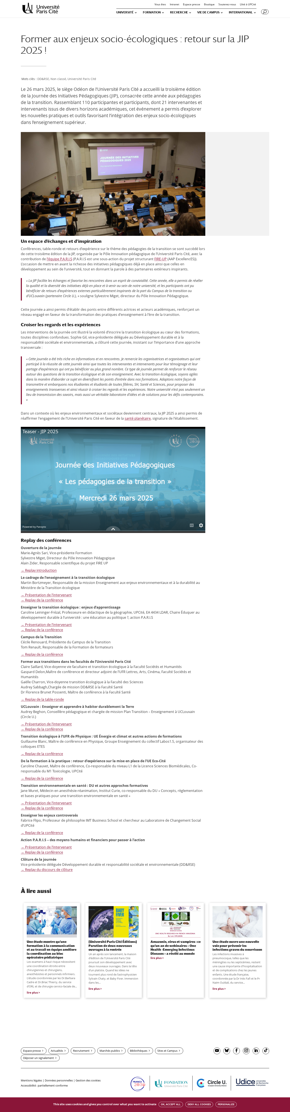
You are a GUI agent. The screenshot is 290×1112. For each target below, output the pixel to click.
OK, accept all (171, 1104)
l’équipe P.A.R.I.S (59, 259)
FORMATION (152, 12)
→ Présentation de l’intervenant (46, 595)
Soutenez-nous (227, 4)
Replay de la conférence (42, 852)
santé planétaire (138, 418)
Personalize (226, 1104)
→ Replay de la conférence (42, 600)
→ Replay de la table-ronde (42, 699)
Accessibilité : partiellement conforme (44, 1085)
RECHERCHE (179, 12)
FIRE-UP (160, 259)
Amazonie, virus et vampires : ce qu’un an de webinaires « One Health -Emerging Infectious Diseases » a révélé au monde (176, 947)
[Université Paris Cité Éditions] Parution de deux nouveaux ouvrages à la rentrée (113, 945)
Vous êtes (160, 4)
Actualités (57, 1051)
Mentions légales (31, 1080)
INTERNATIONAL (241, 12)
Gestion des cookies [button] (88, 1080)
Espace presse (191, 4)
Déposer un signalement (38, 1058)
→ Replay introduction (39, 570)
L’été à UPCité (248, 4)
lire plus (32, 992)
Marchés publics (110, 1051)
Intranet (174, 4)
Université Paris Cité (82, 79)
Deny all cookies (199, 1104)
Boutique (209, 4)
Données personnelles (59, 1080)
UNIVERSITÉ (125, 12)
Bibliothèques (138, 1051)
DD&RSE (43, 79)
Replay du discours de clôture (47, 869)
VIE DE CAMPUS (208, 12)
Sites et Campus (167, 1051)
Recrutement (81, 1051)
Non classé (58, 79)
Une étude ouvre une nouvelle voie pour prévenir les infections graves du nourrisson (237, 945)
